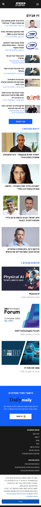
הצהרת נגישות (34, 447)
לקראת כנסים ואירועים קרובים (30, 470)
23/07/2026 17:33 (10, 26)
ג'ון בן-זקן (21, 37)
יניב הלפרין (20, 73)
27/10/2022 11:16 (11, 37)
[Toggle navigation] (36, 4)
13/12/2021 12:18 (9, 87)
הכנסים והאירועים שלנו (32, 464)
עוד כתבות (20, 121)
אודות (37, 440)
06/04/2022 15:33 (9, 73)
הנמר (37, 444)
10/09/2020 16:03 (18, 113)
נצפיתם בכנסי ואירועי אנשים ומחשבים (27, 467)
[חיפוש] (3, 4)
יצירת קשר (36, 434)
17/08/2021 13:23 (9, 100)
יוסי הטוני (21, 26)
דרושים (37, 437)
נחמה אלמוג (20, 87)
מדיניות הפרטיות (34, 450)
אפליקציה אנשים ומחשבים (30, 453)
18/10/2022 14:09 (11, 50)
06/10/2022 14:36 (18, 63)
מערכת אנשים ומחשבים (17, 61)
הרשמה (19, 416)
